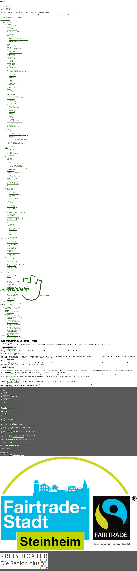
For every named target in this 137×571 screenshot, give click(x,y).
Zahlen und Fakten (11, 25)
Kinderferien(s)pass (12, 178)
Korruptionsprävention (12, 68)
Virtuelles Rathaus (11, 45)
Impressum (5, 399)
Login (4, 402)
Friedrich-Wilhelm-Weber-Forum (17, 71)
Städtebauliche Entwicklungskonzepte (18, 135)
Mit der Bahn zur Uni (12, 261)
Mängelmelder (10, 106)
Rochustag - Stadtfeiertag (13, 228)
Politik (6, 86)
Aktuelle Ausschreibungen (15, 53)
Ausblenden (2, 20)
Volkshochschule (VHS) (12, 153)
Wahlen (9, 89)
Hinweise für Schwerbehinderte (15, 218)
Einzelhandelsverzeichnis (13, 217)
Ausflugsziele (10, 161)
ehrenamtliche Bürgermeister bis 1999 (18, 40)
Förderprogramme (13, 244)
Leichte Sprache (6, 398)
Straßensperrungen (12, 267)
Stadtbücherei (12, 76)
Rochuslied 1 (12, 234)
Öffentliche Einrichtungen (13, 70)
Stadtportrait (8, 24)
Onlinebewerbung (13, 64)
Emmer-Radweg (13, 169)
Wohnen (7, 129)
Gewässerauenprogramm (15, 176)
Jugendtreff (12, 73)
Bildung (7, 148)
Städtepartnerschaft (12, 30)
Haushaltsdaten (11, 58)
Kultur (6, 221)
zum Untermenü (7, 6)
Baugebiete (10, 130)
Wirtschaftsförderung (12, 243)
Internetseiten (10, 84)
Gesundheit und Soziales (13, 198)
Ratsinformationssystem (13, 87)
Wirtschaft (7, 240)
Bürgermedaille (11, 104)
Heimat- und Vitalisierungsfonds (15, 143)
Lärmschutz (10, 146)
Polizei (8, 204)
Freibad (9, 179)
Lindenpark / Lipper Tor (13, 214)
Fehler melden (6, 395)
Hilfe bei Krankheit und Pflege (14, 199)
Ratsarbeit (9, 90)
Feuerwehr (9, 201)
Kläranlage (11, 77)
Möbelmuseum (10, 224)
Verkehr (7, 257)
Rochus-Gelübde (13, 230)
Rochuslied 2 (12, 235)
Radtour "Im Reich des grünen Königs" (18, 168)
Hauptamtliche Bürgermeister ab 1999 (18, 43)
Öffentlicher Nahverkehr (13, 258)
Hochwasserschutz (11, 145)
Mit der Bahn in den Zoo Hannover (15, 264)
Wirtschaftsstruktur (12, 241)
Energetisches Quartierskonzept (15, 97)
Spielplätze (9, 158)
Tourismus (9, 185)
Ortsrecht (9, 47)
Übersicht (5, 393)
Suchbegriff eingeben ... (6, 455)
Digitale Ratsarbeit (11, 91)
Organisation (10, 60)
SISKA (10, 197)
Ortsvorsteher (10, 57)
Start (1, 303)
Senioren (9, 191)
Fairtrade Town (11, 125)
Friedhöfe (11, 80)
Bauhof (11, 78)
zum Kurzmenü (6, 8)
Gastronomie (10, 159)
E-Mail (6, 421)
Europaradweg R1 (13, 163)
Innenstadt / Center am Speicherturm (16, 212)
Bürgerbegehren (11, 99)
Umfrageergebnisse (14, 192)
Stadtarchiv (12, 83)
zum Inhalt (5, 3)
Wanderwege (10, 171)
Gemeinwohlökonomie (12, 103)
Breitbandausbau (11, 251)
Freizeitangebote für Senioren (16, 195)
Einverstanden (8, 20)
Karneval (9, 225)
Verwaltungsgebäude (12, 61)
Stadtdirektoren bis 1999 (15, 41)
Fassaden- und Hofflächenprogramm (18, 139)
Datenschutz (6, 400)
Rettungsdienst (10, 202)
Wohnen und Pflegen (12, 207)
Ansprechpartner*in (12, 54)
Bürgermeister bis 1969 (15, 38)
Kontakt (5, 392)
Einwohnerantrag (11, 100)
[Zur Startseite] (24, 300)
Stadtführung (10, 34)
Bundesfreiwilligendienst (13, 67)
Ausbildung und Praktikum (13, 66)
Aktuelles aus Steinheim (13, 31)
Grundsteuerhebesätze (12, 132)
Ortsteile (9, 27)
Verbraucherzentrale (12, 220)
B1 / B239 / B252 (11, 266)
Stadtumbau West (11, 133)
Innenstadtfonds (13, 136)
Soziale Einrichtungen (10, 188)
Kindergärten (10, 149)
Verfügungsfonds (13, 137)
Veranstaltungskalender (13, 184)
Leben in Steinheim (7, 127)
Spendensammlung (14, 237)
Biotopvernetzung (13, 175)
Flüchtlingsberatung (14, 120)
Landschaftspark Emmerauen (14, 172)
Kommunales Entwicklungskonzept (15, 140)
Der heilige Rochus (13, 231)
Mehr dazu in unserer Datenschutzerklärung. (11, 17)
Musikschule (12, 74)
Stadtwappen (10, 28)
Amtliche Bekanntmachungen (14, 48)
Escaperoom (10, 186)
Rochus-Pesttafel (13, 232)
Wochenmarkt (10, 215)
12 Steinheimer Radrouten (15, 165)
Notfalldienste (10, 205)
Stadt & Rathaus (7, 22)
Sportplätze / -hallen (12, 182)
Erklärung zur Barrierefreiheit (10, 396)
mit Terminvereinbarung (19, 428)
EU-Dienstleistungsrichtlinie (14, 245)
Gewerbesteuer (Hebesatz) (13, 253)
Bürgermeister (10, 37)
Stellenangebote (11, 63)
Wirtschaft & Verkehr (8, 238)
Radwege (9, 162)
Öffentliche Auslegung (12, 50)
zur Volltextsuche (7, 9)
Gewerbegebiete (11, 250)
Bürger (6, 93)
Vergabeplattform (11, 51)
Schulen (9, 150)
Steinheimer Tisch (11, 208)
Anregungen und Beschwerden (14, 102)
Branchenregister (11, 248)
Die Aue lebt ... (12, 173)
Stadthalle (11, 81)
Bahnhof (9, 260)
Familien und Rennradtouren (16, 166)
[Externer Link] (24, 568)
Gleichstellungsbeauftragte (13, 55)
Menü (1, 450)
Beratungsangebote (14, 194)
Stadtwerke (12, 114)
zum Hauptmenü (7, 5)
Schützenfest (10, 227)
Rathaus (7, 35)
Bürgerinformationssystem (13, 96)
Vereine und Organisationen (14, 181)
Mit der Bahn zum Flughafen (14, 263)
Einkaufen (7, 211)
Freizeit (7, 156)
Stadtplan (9, 32)
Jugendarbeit (10, 189)
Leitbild (9, 44)
